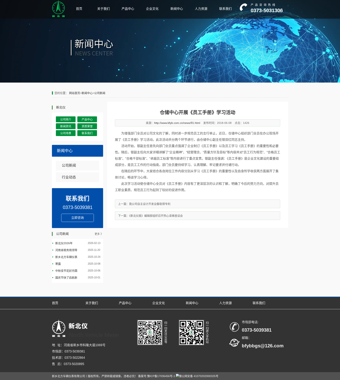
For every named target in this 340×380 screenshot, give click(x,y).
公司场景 (65, 133)
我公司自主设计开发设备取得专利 (149, 203)
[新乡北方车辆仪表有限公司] (58, 16)
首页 (79, 8)
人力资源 (201, 8)
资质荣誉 (87, 126)
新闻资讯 (65, 126)
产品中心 (128, 8)
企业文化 (152, 8)
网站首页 (74, 93)
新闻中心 (176, 8)
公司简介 (65, 119)
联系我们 (225, 8)
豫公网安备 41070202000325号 (198, 376)
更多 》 (99, 233)
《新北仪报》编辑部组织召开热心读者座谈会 (156, 215)
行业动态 (69, 177)
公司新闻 (99, 93)
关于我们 (103, 8)
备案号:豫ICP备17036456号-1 (156, 376)
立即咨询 (77, 217)
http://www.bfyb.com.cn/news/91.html (177, 122)
